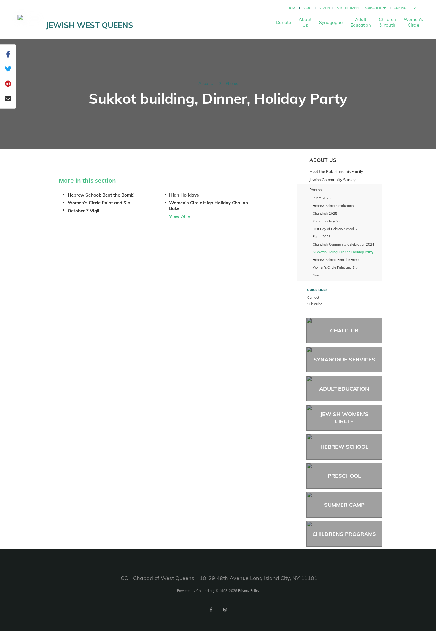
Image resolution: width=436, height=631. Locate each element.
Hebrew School (344, 446)
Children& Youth (387, 22)
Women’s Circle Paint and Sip (99, 202)
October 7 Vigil (83, 210)
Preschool (344, 475)
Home (292, 8)
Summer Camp (344, 504)
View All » (179, 216)
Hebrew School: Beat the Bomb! (101, 195)
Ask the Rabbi (348, 8)
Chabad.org (205, 591)
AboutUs (305, 22)
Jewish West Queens (89, 25)
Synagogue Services (344, 359)
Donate (283, 22)
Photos (232, 83)
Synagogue (331, 22)
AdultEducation (360, 22)
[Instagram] (225, 609)
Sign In (324, 8)
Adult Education (344, 388)
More (316, 275)
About (308, 8)
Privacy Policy (248, 591)
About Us (206, 83)
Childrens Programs (344, 533)
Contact (401, 8)
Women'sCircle (413, 22)
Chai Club (344, 330)
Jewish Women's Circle (344, 417)
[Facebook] (211, 609)
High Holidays (184, 195)
